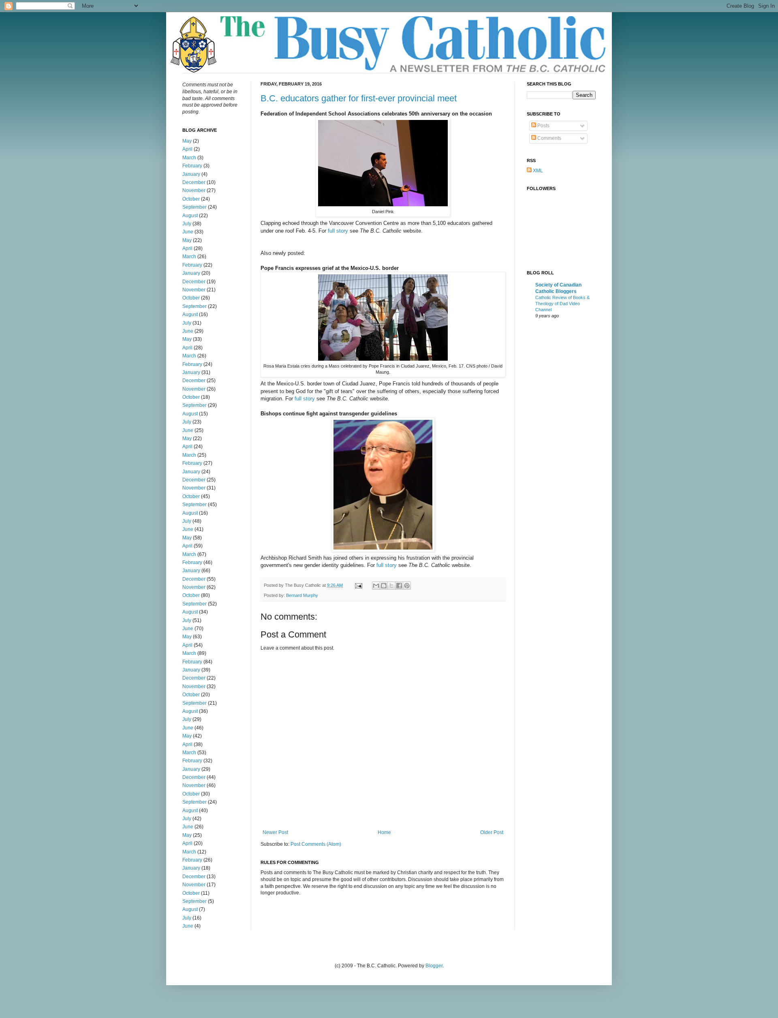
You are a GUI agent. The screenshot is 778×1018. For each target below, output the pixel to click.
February (192, 166)
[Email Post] (358, 585)
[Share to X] (391, 586)
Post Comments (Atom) (316, 844)
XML (537, 170)
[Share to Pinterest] (407, 586)
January (191, 174)
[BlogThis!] (384, 586)
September (194, 207)
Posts (542, 125)
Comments (548, 138)
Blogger (433, 966)
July (186, 224)
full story (338, 231)
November (193, 190)
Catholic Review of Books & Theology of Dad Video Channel (562, 303)
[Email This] (376, 586)
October (191, 199)
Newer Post (275, 832)
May (187, 141)
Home (384, 832)
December (193, 182)
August (190, 215)
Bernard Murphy (302, 595)
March (189, 157)
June (187, 232)
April (187, 149)
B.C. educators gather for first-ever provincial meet (359, 98)
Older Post (491, 832)
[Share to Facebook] (399, 586)
